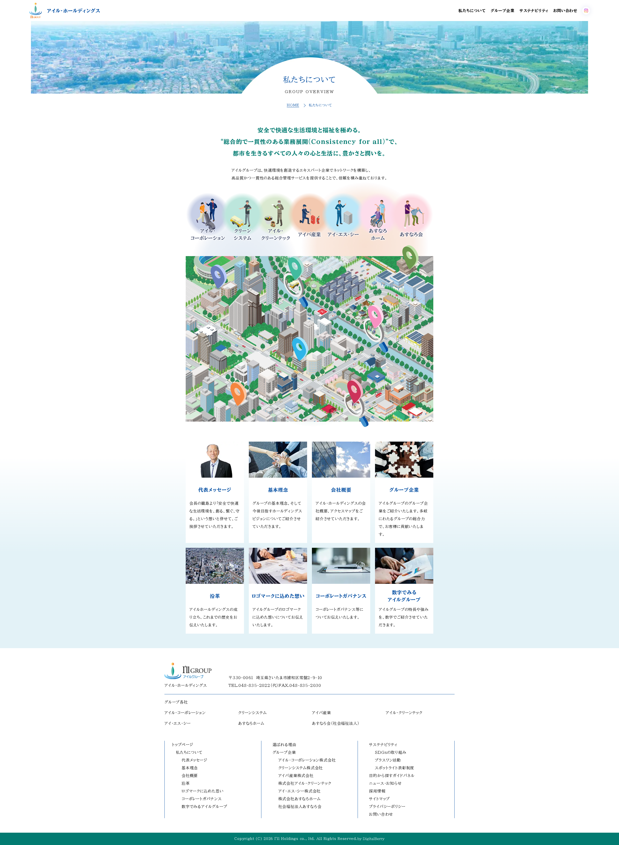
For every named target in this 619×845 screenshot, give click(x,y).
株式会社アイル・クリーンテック (304, 783)
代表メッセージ (194, 760)
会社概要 (190, 776)
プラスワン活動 (388, 760)
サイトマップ (379, 799)
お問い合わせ (565, 11)
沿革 (186, 783)
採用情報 (377, 791)
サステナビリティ (533, 11)
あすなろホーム (251, 723)
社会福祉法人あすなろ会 (300, 806)
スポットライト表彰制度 (394, 768)
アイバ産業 (321, 713)
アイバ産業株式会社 (296, 776)
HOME (293, 105)
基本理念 (190, 768)
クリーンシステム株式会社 (300, 768)
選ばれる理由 (284, 745)
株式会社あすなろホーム (299, 799)
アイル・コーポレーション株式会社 (307, 760)
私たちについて (472, 11)
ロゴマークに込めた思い (203, 791)
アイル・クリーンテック (404, 713)
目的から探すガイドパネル (392, 776)
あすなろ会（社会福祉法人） (335, 723)
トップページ (182, 745)
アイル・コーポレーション (185, 713)
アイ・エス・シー (177, 723)
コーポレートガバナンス (202, 799)
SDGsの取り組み (390, 752)
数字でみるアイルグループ (204, 806)
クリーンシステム (252, 713)
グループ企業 (503, 11)
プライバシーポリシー (387, 806)
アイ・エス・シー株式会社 (299, 791)
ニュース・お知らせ (385, 783)
